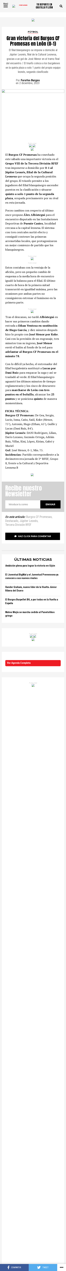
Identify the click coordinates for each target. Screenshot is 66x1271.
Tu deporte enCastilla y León (44, 6)
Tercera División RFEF (18, 525)
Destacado (11, 521)
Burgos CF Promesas (39, 517)
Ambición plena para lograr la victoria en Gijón (30, 565)
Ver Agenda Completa (19, 662)
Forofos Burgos (30, 80)
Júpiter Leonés (29, 521)
